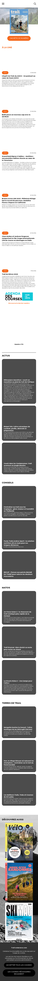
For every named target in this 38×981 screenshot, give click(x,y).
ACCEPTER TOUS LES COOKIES (19, 965)
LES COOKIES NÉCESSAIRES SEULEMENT (19, 973)
